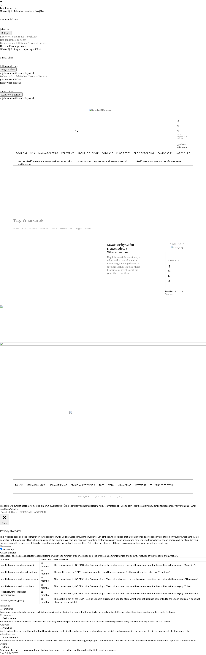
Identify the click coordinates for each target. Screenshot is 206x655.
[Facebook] (178, 121)
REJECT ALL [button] (26, 512)
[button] (76, 130)
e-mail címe (6, 57)
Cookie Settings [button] (9, 512)
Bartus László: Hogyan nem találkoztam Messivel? (102, 161)
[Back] (1, 4)
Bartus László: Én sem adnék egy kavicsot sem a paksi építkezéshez (45, 162)
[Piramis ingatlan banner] (103, 307)
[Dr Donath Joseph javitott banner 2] (103, 413)
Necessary (8, 549)
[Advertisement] (103, 188)
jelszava (4, 29)
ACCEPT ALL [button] (41, 512)
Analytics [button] (5, 624)
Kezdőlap (169, 291)
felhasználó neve (9, 19)
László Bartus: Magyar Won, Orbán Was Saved (158, 161)
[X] (178, 131)
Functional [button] (5, 605)
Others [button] (3, 643)
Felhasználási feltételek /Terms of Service (23, 42)
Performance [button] (6, 615)
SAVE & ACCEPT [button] (9, 653)
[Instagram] (178, 126)
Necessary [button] (5, 546)
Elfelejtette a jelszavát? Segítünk (18, 36)
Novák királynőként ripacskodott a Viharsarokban (120, 248)
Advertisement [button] (8, 634)
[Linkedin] (169, 276)
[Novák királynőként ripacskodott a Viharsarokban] (152, 247)
